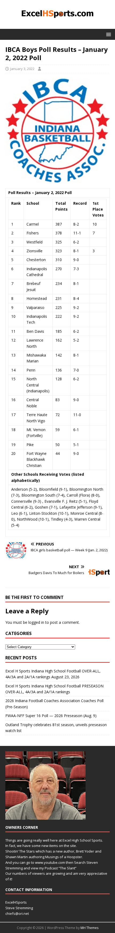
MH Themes (89, 928)
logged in (36, 622)
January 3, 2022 (22, 68)
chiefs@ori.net (17, 913)
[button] (108, 34)
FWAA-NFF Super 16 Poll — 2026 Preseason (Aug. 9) (51, 715)
